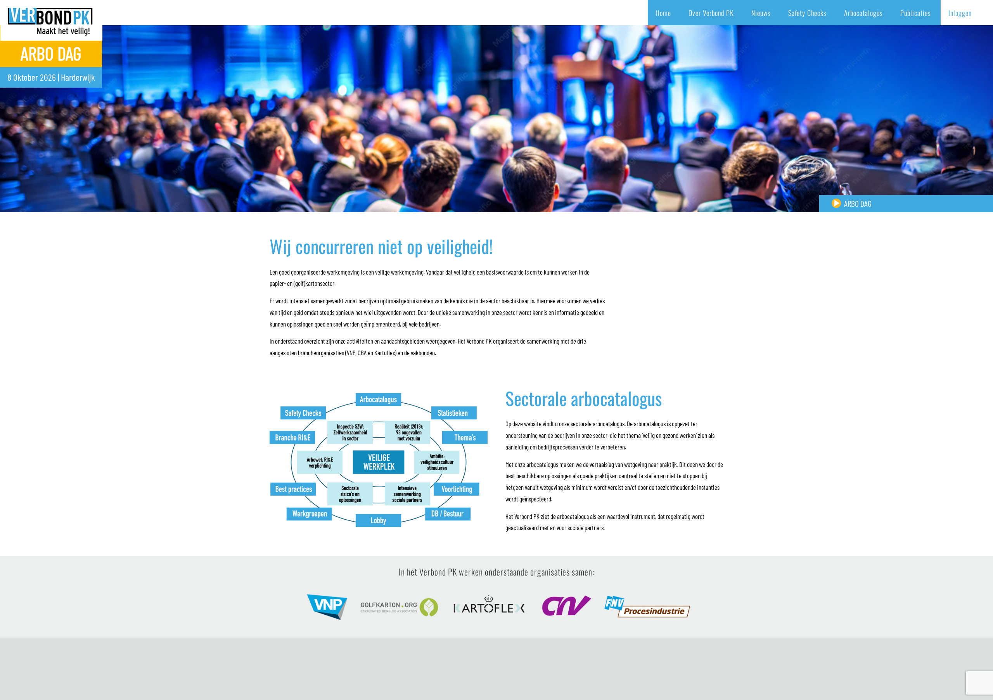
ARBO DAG (858, 203)
